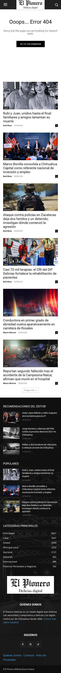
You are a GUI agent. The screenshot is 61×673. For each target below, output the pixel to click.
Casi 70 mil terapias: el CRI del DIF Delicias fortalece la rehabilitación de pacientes (29, 273)
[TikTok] (38, 644)
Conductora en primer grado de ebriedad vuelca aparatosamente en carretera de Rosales (29, 324)
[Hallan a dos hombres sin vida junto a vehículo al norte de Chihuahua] (11, 449)
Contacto (28, 655)
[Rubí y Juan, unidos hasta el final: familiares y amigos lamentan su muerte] (30, 95)
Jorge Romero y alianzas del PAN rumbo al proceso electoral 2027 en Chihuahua (39, 431)
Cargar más (29, 390)
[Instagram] (30, 644)
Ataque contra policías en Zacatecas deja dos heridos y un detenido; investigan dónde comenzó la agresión (29, 221)
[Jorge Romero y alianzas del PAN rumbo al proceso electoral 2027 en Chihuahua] (11, 433)
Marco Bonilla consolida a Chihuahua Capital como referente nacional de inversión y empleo (30, 168)
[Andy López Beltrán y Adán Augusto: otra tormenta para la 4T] (11, 417)
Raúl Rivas (7, 125)
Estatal (6, 159)
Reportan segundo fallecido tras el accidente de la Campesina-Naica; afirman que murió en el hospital (28, 375)
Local (6, 108)
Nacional (7, 209)
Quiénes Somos (12, 655)
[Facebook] (23, 644)
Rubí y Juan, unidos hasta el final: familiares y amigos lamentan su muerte (27, 117)
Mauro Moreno (9, 332)
